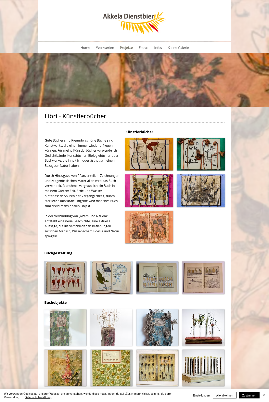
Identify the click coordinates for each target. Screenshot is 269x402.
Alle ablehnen (224, 395)
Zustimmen (249, 395)
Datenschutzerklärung (38, 397)
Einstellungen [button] (201, 395)
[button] (143, 48)
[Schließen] (264, 395)
